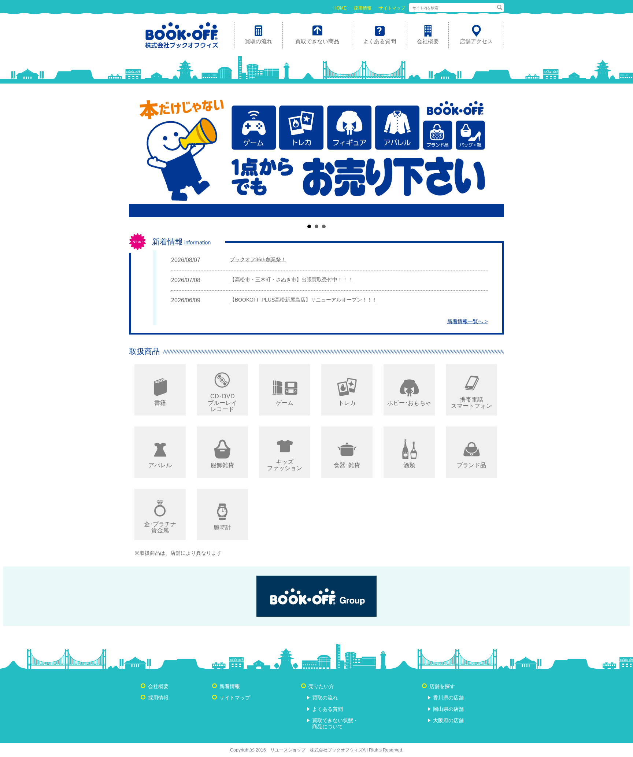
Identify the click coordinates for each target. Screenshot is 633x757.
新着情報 (229, 686)
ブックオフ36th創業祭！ (258, 259)
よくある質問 (327, 709)
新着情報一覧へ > (467, 321)
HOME (340, 8)
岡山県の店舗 (448, 709)
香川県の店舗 (448, 698)
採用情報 (362, 8)
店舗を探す (442, 686)
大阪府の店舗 (448, 720)
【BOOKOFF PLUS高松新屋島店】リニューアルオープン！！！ (303, 300)
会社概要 (158, 686)
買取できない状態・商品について (335, 723)
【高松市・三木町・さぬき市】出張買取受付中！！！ (291, 280)
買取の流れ (325, 698)
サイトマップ (392, 8)
